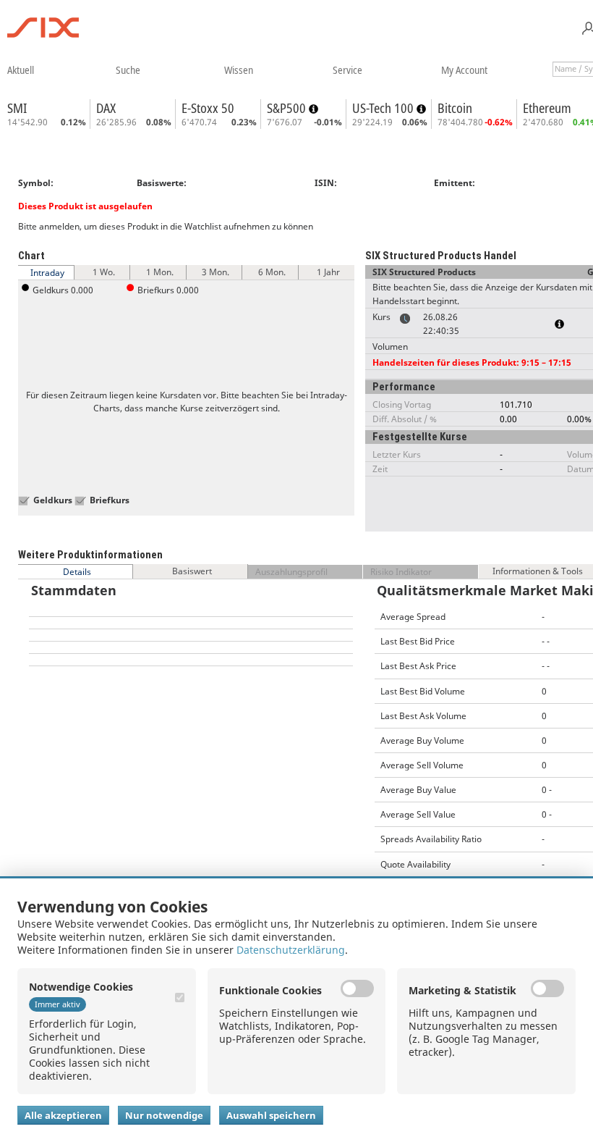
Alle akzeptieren (63, 1115)
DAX (106, 108)
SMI (17, 108)
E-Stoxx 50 (208, 108)
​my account (464, 69)
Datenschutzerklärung (290, 950)
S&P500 (288, 108)
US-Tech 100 (384, 108)
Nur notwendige (164, 1115)
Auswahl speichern (271, 1115)
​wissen (238, 69)
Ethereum (547, 108)
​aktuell (20, 69)
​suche (128, 69)
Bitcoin (455, 108)
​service (347, 69)
